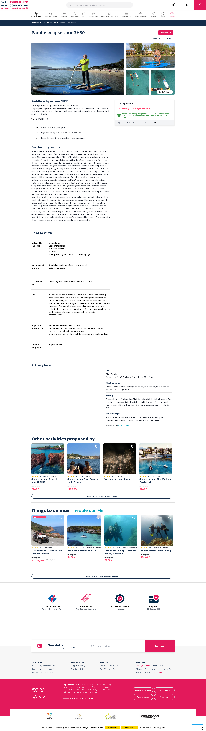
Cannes (53, 476)
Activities (35, 23)
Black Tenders (123, 426)
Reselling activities (78, 669)
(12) (113, 476)
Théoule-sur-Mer (49, 23)
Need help (164, 697)
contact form (156, 672)
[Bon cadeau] (173, 4)
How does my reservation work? (43, 666)
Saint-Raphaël (48, 548)
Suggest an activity (78, 666)
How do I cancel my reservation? (43, 669)
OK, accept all (112, 727)
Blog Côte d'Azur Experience (111, 669)
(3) (41, 548)
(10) (149, 476)
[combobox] (99, 5)
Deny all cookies (129, 727)
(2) (150, 548)
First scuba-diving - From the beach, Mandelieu (120, 552)
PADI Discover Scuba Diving (156, 550)
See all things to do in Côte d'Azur (81, 699)
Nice (159, 476)
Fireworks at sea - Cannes (117, 479)
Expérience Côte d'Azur (109, 666)
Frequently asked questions (42, 672)
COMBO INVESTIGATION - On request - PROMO (46, 552)
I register (159, 646)
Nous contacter (161, 123)
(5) (77, 476)
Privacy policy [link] (159, 727)
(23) (77, 548)
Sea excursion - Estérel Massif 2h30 (44, 480)
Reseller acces (143, 697)
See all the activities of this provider (102, 496)
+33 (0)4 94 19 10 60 (144, 666)
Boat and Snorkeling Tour (81, 550)
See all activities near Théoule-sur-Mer (102, 576)
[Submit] (71, 5)
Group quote (164, 690)
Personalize (145, 727)
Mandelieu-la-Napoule (93, 548)
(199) (42, 476)
